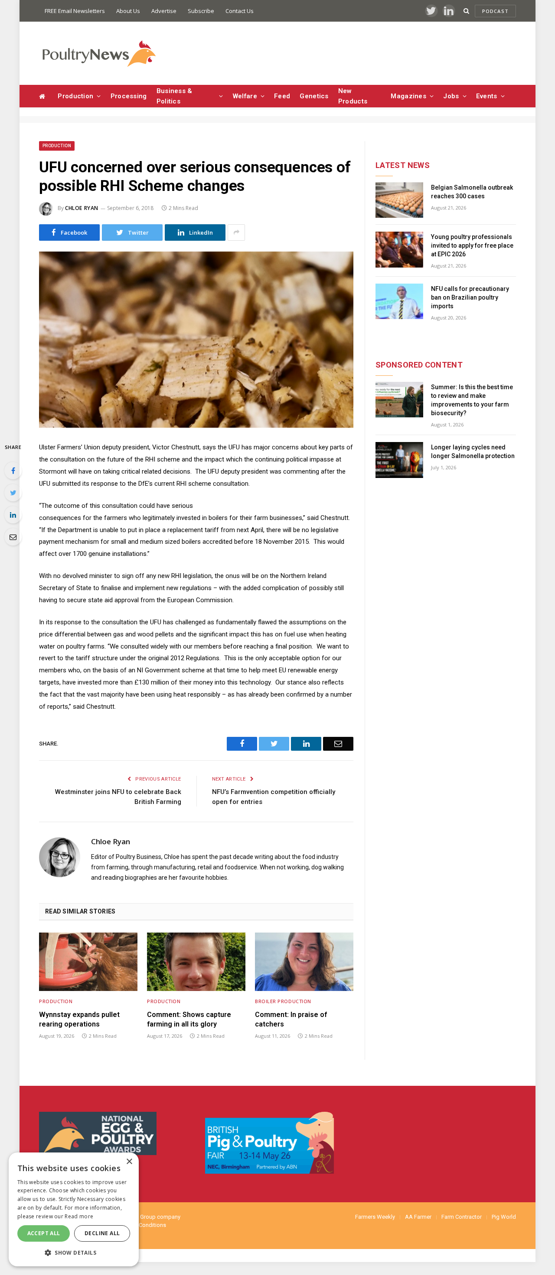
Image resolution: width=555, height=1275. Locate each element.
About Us (128, 11)
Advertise (163, 11)
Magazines (408, 96)
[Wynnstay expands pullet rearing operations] (88, 962)
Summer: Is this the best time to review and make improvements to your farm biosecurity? (472, 400)
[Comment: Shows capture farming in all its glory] (196, 962)
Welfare (245, 96)
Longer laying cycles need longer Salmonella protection (473, 451)
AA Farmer (418, 1217)
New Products (352, 96)
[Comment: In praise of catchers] (304, 962)
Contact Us (239, 11)
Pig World (504, 1217)
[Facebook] (13, 470)
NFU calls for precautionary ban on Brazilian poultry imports (470, 297)
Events (486, 96)
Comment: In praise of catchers (291, 1019)
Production (75, 96)
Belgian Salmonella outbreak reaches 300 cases (472, 192)
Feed (282, 96)
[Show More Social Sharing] (236, 232)
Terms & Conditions (141, 1225)
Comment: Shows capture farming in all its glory (189, 1019)
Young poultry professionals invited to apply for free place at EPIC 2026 (472, 245)
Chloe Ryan (81, 208)
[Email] (13, 537)
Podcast (495, 11)
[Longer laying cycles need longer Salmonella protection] (399, 460)
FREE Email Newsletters (75, 11)
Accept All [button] (43, 1233)
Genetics (314, 96)
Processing (129, 96)
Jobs (451, 96)
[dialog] (74, 1209)
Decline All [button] (102, 1233)
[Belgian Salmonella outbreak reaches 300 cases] (399, 200)
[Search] (466, 11)
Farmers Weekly (375, 1217)
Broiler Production (283, 1001)
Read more (79, 1216)
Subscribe (201, 11)
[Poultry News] (98, 53)
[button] (73, 1252)
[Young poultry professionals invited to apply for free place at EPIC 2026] (399, 250)
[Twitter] (13, 492)
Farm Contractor (461, 1217)
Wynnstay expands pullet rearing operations (79, 1019)
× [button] (129, 1162)
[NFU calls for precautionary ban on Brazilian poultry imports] (399, 302)
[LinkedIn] (13, 514)
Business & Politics (175, 96)
